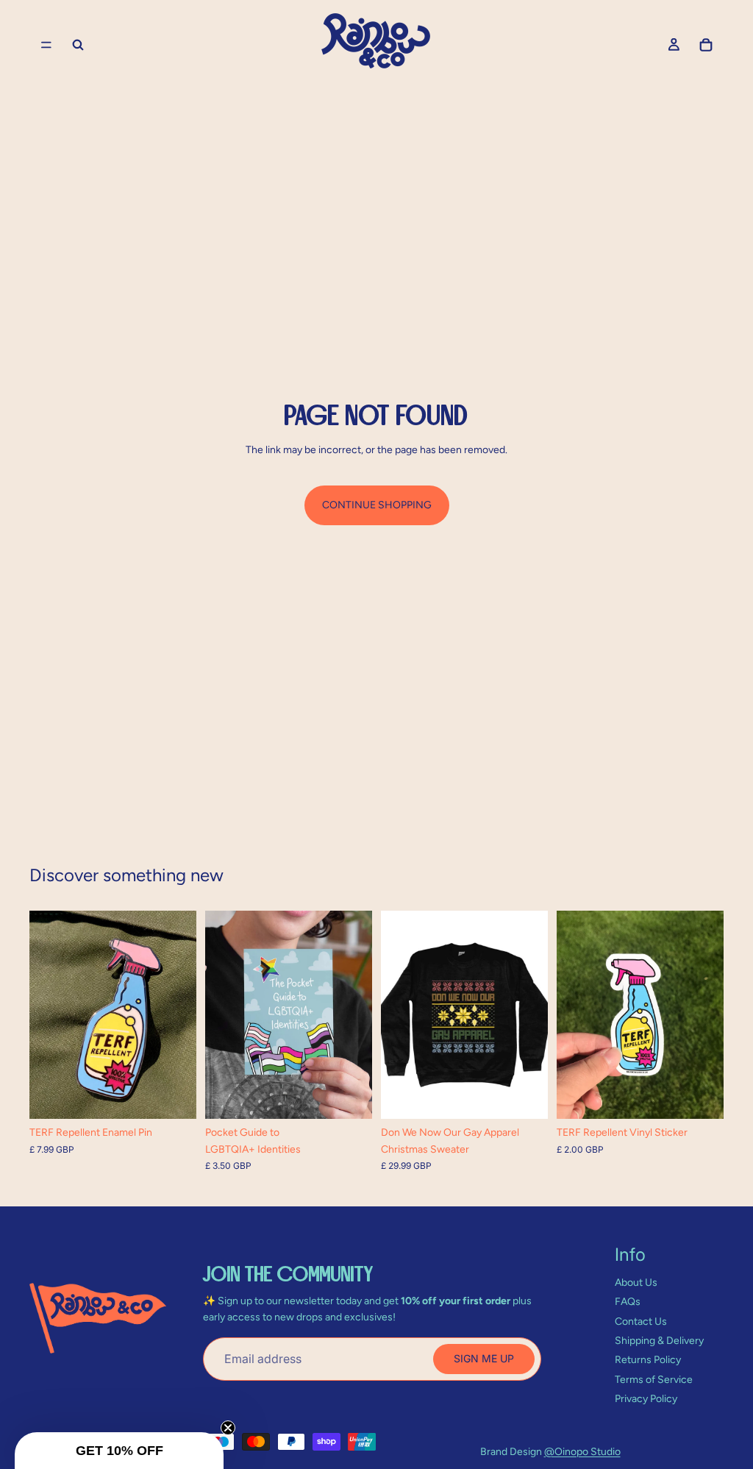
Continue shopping (377, 505)
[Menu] (46, 45)
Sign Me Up (484, 1358)
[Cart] (706, 45)
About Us (636, 1282)
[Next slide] (180, 1014)
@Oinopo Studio (582, 1451)
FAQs (627, 1301)
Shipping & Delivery (659, 1340)
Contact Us (641, 1321)
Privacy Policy (646, 1398)
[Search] (78, 45)
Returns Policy (648, 1360)
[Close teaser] (228, 1427)
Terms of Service (654, 1379)
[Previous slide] (45, 1014)
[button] (119, 1450)
